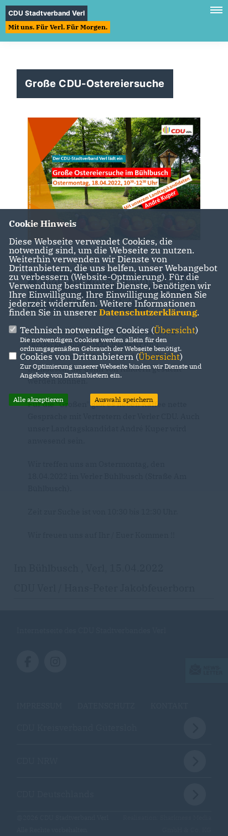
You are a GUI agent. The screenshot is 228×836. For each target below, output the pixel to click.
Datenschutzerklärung (148, 312)
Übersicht (174, 329)
